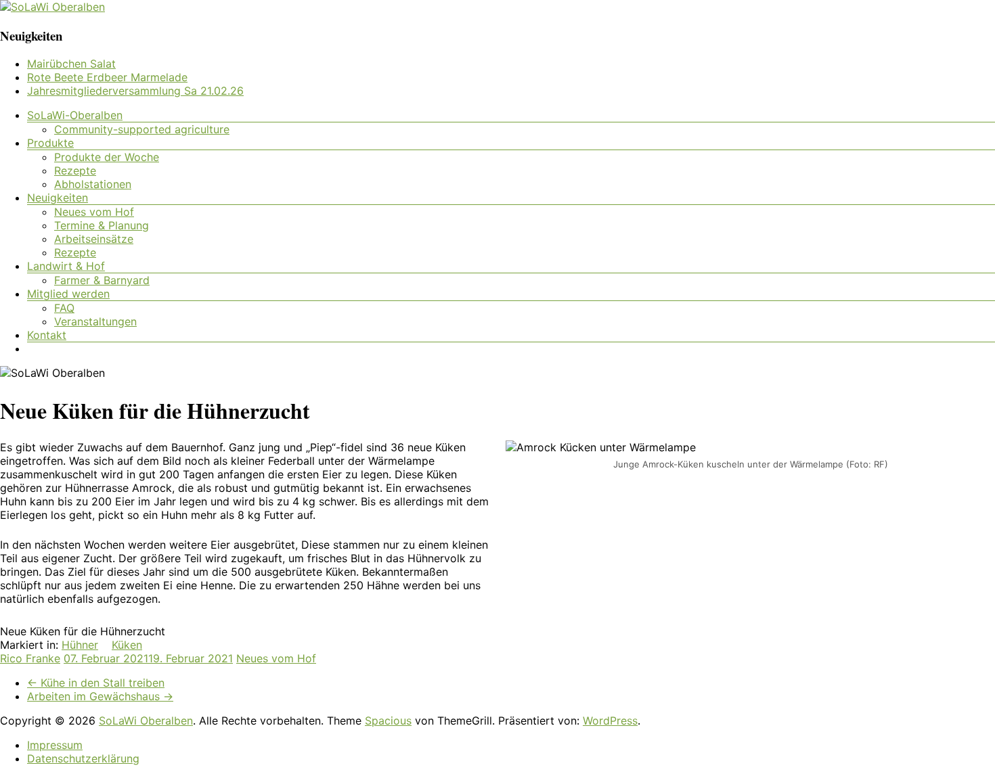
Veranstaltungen (95, 321)
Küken (127, 645)
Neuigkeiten (57, 197)
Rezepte (75, 170)
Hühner (80, 645)
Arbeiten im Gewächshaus (100, 696)
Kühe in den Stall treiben (95, 682)
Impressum (55, 745)
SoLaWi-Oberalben (75, 115)
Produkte (50, 143)
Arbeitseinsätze (93, 239)
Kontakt (46, 335)
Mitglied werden (68, 293)
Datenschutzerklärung (83, 758)
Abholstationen (92, 184)
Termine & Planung (101, 225)
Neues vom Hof (94, 212)
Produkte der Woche (106, 157)
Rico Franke (30, 658)
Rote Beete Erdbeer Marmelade (107, 77)
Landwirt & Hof (66, 266)
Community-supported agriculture (141, 129)
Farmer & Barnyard (102, 280)
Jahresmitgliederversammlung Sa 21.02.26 (135, 90)
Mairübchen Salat (71, 63)
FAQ (64, 308)
